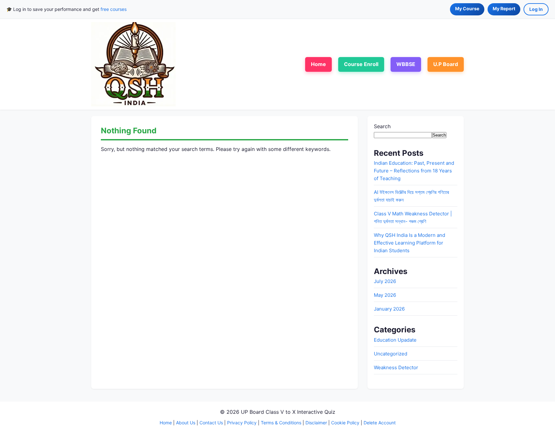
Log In (536, 9)
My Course (467, 8)
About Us (185, 422)
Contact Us (211, 422)
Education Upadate (395, 340)
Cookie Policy (345, 422)
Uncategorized (390, 354)
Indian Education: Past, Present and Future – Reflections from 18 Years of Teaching (414, 170)
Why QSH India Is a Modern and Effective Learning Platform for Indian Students (409, 243)
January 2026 (389, 309)
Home (318, 64)
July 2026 (385, 281)
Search (382, 126)
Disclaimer (316, 422)
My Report (504, 8)
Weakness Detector (396, 367)
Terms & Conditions (281, 422)
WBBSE (405, 64)
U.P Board (445, 64)
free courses (114, 9)
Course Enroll (361, 64)
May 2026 (385, 295)
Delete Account (380, 422)
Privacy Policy (242, 422)
